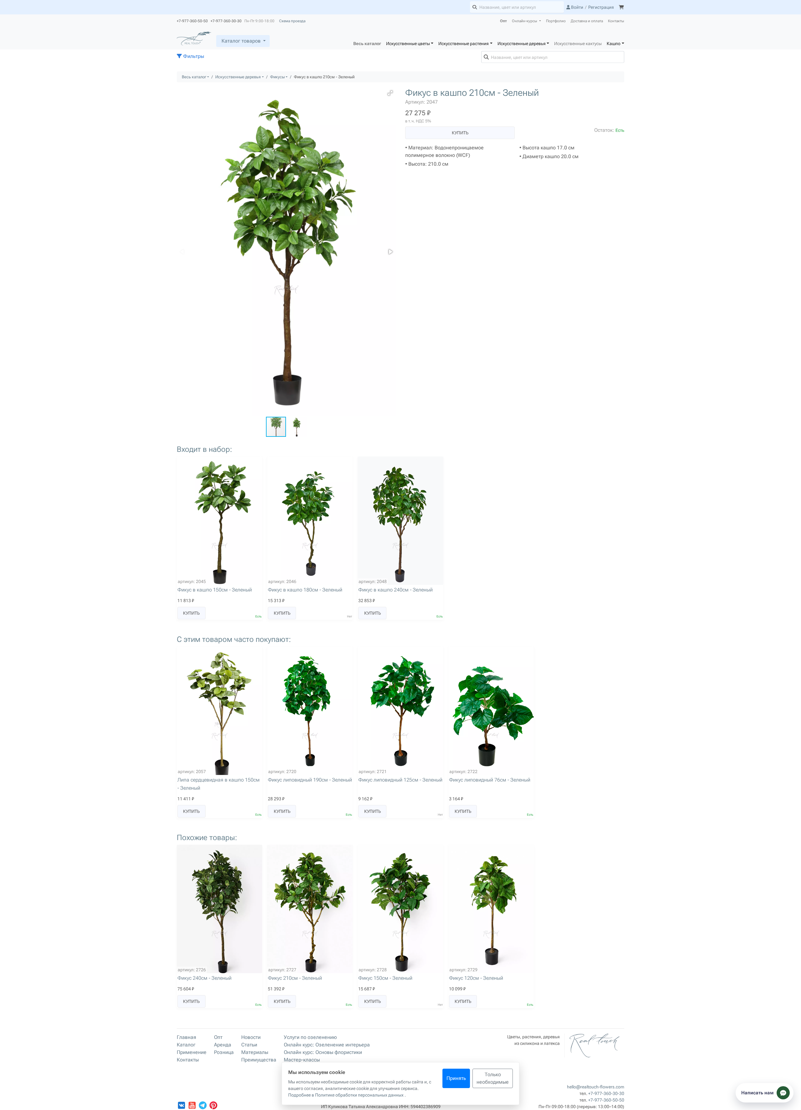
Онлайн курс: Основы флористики (323, 1052)
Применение (192, 1052)
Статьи (249, 1045)
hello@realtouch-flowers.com (595, 1086)
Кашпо (613, 43)
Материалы (254, 1052)
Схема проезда (292, 21)
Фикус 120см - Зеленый (476, 978)
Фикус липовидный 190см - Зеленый (310, 780)
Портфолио (556, 21)
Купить (460, 132)
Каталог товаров (241, 41)
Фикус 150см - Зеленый (385, 978)
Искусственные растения (463, 43)
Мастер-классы (302, 1060)
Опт (503, 21)
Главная (186, 1037)
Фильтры (193, 56)
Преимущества (258, 1060)
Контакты (616, 21)
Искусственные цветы (408, 43)
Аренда (222, 1045)
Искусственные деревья (521, 43)
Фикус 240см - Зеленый (204, 978)
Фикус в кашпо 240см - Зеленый (395, 590)
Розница (224, 1052)
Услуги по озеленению (310, 1037)
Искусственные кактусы (578, 43)
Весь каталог (367, 43)
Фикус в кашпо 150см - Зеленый (214, 590)
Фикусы (277, 77)
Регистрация (601, 7)
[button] (390, 93)
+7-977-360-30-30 (606, 1093)
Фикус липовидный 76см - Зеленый (489, 780)
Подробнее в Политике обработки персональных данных (346, 1094)
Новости (251, 1037)
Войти (576, 7)
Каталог (186, 1045)
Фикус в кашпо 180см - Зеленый (305, 590)
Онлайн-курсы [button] (525, 21)
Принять (456, 1078)
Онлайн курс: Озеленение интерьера (327, 1045)
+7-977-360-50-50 (606, 1099)
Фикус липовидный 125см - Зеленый (400, 780)
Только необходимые (493, 1078)
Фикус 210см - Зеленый (295, 978)
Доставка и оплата (587, 21)
